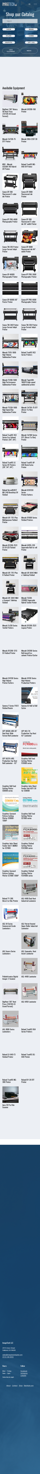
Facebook (24, 1371)
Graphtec (8, 42)
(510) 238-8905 (8, 1357)
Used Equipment (11, 50)
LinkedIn (23, 1376)
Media (29, 51)
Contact (14, 1386)
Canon (8, 29)
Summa (31, 36)
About (8, 1386)
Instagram (24, 1373)
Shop (20, 1386)
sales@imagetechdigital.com (12, 1355)
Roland (8, 36)
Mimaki (31, 29)
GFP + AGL (31, 42)
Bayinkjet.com (29, 1386)
